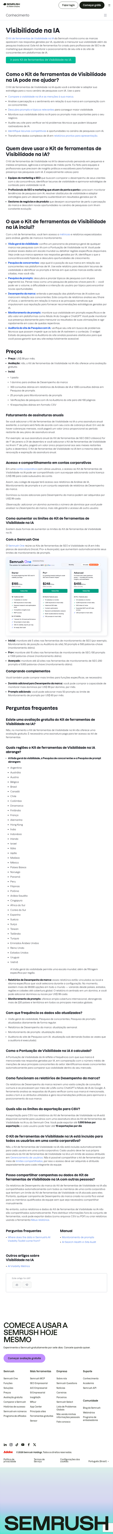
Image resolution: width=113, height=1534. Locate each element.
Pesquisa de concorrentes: (24, 262)
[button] (27, 1285)
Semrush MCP (37, 1378)
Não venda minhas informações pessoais (68, 1415)
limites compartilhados (29, 1161)
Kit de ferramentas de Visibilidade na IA (31, 38)
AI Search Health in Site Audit (79, 1242)
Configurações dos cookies (70, 1460)
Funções (8, 1383)
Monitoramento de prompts (78, 1237)
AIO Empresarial (38, 1388)
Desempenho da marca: (22, 293)
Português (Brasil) (97, 1461)
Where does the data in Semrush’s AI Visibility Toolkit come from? (29, 1239)
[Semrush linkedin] (5, 1445)
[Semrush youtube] (23, 1445)
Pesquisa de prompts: (20, 278)
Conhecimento (17, 15)
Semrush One (16, 545)
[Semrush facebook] (29, 1445)
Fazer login (68, 5)
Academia (88, 1383)
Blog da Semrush (91, 1408)
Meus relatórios (40, 1220)
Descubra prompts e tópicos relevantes (31, 109)
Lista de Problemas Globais (66, 1408)
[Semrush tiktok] (17, 1445)
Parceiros (61, 1397)
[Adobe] (8, 1452)
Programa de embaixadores (90, 1418)
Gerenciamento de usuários (26, 1157)
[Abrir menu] (109, 5)
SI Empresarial (37, 1392)
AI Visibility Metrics (19, 1266)
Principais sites (38, 1411)
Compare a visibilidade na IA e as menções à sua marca (40, 96)
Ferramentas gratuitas (41, 1416)
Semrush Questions (66, 1383)
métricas (65, 234)
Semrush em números (15, 1411)
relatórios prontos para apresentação (75, 135)
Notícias (60, 1388)
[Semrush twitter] (35, 1445)
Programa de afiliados (15, 1416)
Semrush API (89, 1388)
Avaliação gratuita (13, 1397)
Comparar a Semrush (15, 1402)
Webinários (89, 1412)
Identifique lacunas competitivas (27, 131)
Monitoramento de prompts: (24, 312)
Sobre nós (61, 1378)
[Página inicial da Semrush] (11, 5)
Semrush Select (64, 1402)
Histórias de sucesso (14, 1407)
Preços (7, 1392)
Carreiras (61, 1392)
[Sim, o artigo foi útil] (17, 1285)
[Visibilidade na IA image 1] (56, 634)
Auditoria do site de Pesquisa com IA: (29, 328)
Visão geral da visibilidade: (23, 244)
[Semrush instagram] (11, 1445)
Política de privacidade (10, 1460)
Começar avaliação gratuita (24, 1358)
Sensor (33, 1421)
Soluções (8, 1388)
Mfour (33, 1402)
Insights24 (35, 1397)
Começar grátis (92, 5)
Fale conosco (63, 1422)
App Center (36, 1407)
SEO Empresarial (39, 1383)
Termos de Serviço (39, 1460)
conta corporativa (26, 469)
